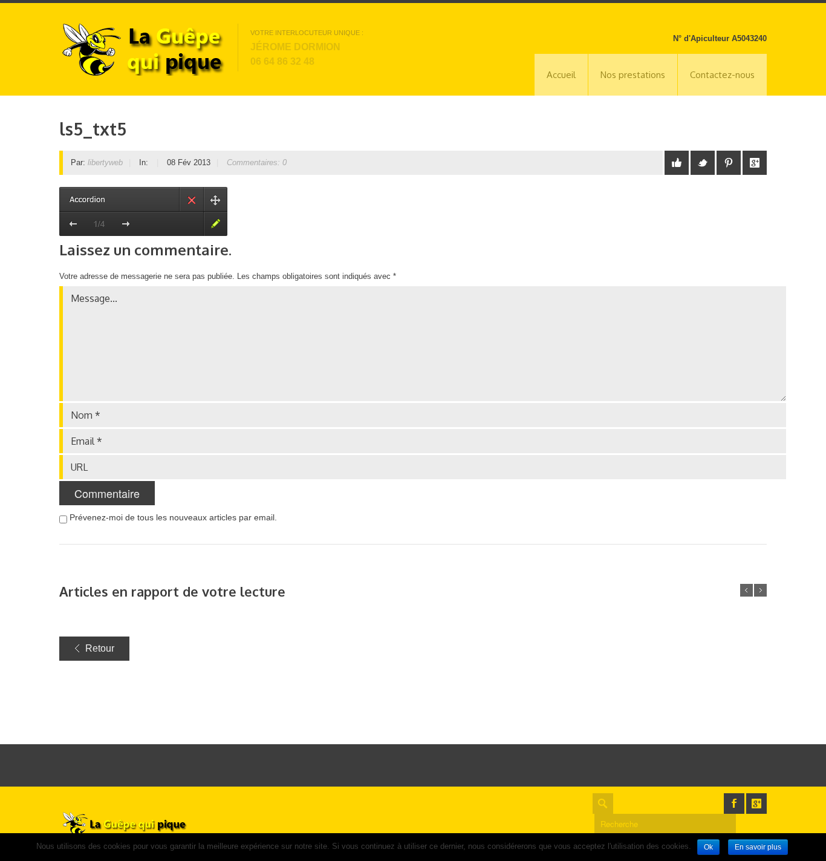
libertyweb (105, 162)
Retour (99, 648)
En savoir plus (758, 847)
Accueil (561, 74)
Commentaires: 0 (257, 162)
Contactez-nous (722, 74)
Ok (708, 847)
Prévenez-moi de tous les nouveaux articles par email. (173, 517)
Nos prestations (632, 74)
